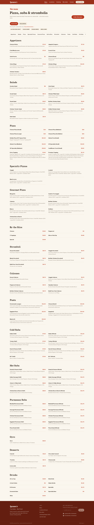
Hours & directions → (29, 26)
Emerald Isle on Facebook (70, 515)
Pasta (69, 34)
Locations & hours (43, 510)
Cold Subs (74, 34)
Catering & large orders (44, 514)
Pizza (24, 34)
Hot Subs (81, 34)
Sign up (81, 510)
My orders (65, 2)
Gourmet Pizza (41, 34)
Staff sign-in (81, 523)
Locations (51, 2)
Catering (58, 2)
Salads (19, 34)
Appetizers (13, 34)
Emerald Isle (23, 23)
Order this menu (77, 17)
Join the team (42, 516)
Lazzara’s (13, 2)
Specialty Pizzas (32, 34)
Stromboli (56, 34)
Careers (72, 2)
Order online (80, 2)
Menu (45, 2)
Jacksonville (14, 23)
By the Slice (49, 34)
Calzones (63, 34)
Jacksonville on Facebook (70, 513)
